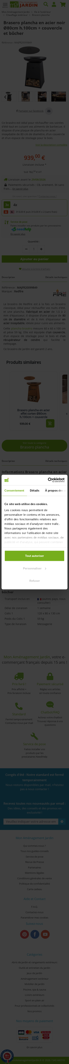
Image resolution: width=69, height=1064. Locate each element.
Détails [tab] (34, 490)
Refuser (34, 580)
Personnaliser (32, 568)
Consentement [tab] (14, 490)
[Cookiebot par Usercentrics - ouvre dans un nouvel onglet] (49, 479)
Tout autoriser (34, 555)
